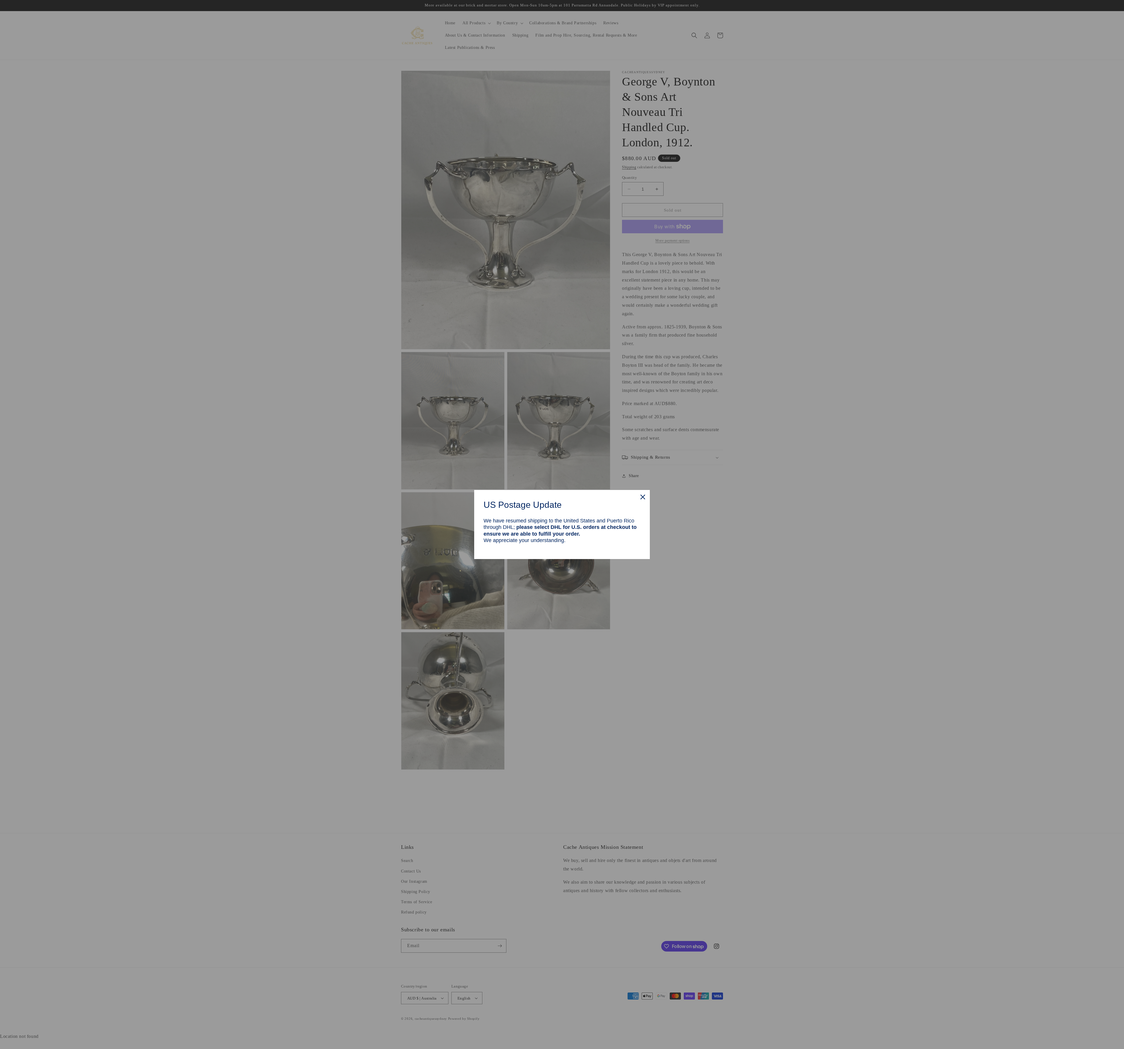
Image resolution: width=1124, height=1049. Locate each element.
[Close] (643, 497)
